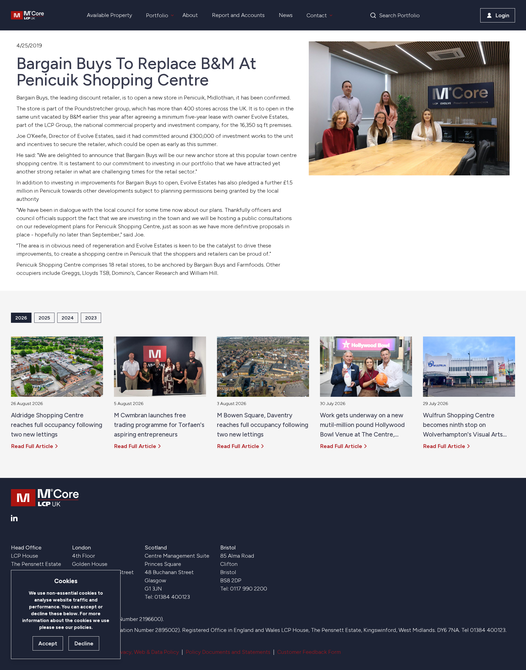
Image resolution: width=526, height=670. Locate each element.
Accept (47, 643)
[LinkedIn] (14, 518)
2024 (68, 318)
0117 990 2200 (248, 588)
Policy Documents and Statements (228, 652)
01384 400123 (172, 597)
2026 (21, 318)
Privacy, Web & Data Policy (146, 652)
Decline (83, 643)
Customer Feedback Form (309, 652)
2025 (44, 318)
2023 (91, 318)
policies (83, 627)
